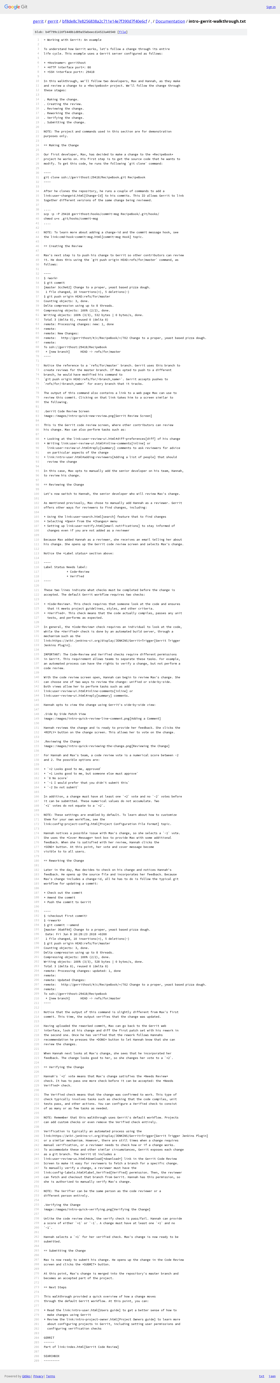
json (272, 1376)
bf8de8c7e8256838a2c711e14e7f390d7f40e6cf (104, 21)
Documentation (170, 21)
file (122, 32)
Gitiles (26, 1376)
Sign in (271, 7)
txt (261, 1376)
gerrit (38, 21)
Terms (50, 1376)
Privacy (38, 1376)
